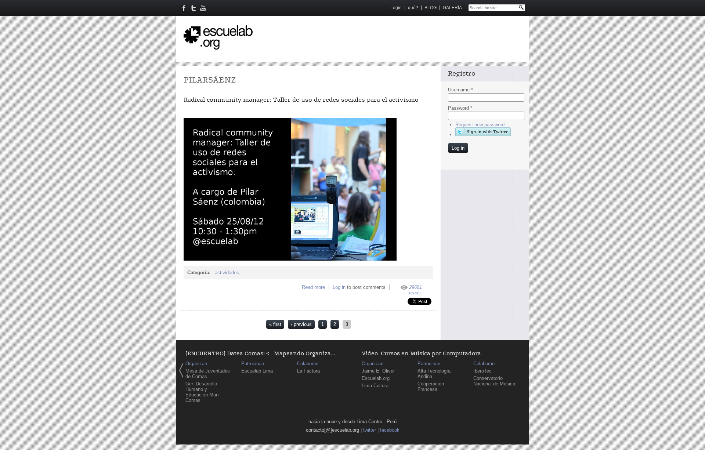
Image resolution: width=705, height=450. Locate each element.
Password (460, 108)
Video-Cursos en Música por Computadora (421, 353)
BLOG (430, 8)
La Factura (308, 371)
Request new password (480, 124)
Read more (313, 287)
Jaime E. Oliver (378, 371)
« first (275, 324)
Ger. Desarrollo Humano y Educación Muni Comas (202, 392)
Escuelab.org (376, 378)
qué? (413, 8)
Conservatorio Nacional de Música (494, 381)
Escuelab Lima (257, 371)
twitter (369, 430)
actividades (227, 272)
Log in (339, 287)
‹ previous (301, 324)
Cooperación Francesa (430, 386)
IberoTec (482, 371)
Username (460, 89)
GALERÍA (452, 8)
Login (396, 8)
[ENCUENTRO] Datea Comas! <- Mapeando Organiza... (260, 353)
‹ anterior (181, 370)
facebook (390, 430)
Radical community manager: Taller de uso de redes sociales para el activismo (301, 100)
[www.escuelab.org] (218, 46)
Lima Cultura (375, 385)
